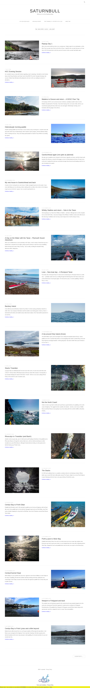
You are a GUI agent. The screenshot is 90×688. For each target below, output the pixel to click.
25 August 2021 (9, 502)
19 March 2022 (46, 400)
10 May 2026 (8, 124)
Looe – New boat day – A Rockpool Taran (57, 272)
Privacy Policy (49, 669)
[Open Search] (84, 2)
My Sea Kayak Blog (24, 21)
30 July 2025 (45, 269)
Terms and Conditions (41, 685)
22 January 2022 (46, 468)
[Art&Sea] (45, 683)
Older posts (79, 656)
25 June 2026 (45, 97)
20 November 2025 (10, 180)
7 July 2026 (8, 69)
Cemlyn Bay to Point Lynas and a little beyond (22, 628)
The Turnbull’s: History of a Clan (53, 21)
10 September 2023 (47, 331)
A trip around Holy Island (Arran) (54, 334)
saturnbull (45, 11)
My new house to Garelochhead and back (20, 182)
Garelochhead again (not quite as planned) (57, 155)
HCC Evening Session (13, 71)
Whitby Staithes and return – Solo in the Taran (59, 210)
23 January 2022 (9, 434)
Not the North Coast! (49, 402)
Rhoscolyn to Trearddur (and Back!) (18, 436)
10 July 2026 (45, 41)
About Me (67, 21)
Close (51, 687)
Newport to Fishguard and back (53, 601)
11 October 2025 (46, 208)
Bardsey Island (10, 306)
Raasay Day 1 (47, 44)
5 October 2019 (9, 626)
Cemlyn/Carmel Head (13, 573)
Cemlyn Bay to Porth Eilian (15, 505)
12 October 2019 (46, 598)
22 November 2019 (10, 570)
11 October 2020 (46, 536)
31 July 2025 (8, 235)
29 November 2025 (47, 152)
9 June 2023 (8, 365)
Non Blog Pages (37, 21)
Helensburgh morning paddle (15, 127)
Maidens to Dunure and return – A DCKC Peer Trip (60, 99)
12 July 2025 (8, 304)
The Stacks (46, 470)
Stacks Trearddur (11, 368)
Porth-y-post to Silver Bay (51, 539)
